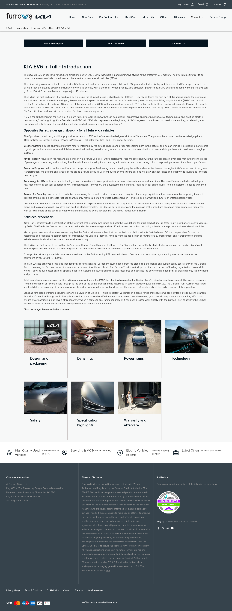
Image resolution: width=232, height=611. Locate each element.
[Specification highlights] (92, 398)
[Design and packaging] (45, 336)
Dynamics (85, 358)
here (108, 570)
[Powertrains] (139, 336)
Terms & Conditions (33, 590)
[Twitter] (163, 528)
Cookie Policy (53, 590)
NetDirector (87, 602)
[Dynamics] (92, 336)
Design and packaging (39, 360)
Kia (44, 28)
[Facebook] (159, 528)
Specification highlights (87, 422)
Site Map (79, 590)
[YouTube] (172, 528)
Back (10, 28)
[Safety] (45, 398)
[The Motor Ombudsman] (191, 502)
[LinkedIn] (168, 528)
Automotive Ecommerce (106, 602)
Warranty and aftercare (135, 422)
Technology (180, 358)
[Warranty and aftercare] (139, 398)
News (51, 28)
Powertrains (134, 358)
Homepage (35, 28)
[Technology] (186, 336)
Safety (35, 420)
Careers (66, 590)
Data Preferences (95, 590)
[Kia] (43, 16)
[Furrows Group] (19, 17)
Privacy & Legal (13, 590)
